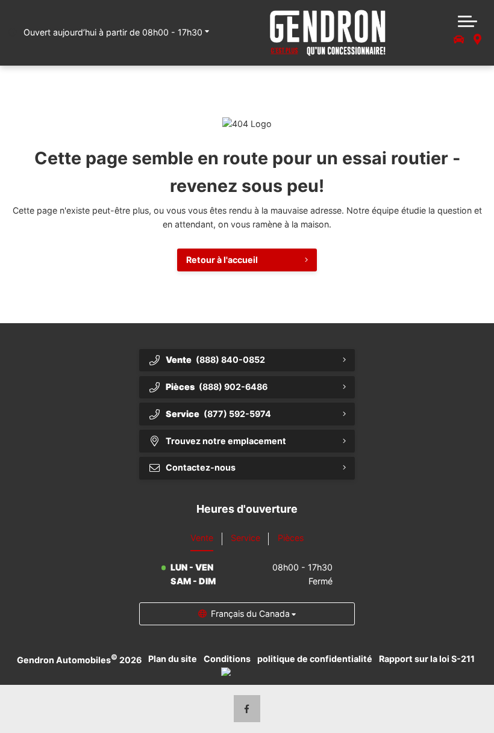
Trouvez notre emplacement (226, 441)
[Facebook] (247, 708)
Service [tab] (245, 538)
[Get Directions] (477, 40)
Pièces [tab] (291, 538)
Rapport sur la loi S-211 (427, 659)
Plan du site (172, 659)
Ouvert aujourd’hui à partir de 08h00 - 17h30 (112, 32)
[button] (467, 20)
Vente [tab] (201, 538)
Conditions (227, 659)
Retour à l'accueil (222, 260)
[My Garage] (459, 40)
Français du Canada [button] (250, 613)
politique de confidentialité (314, 659)
